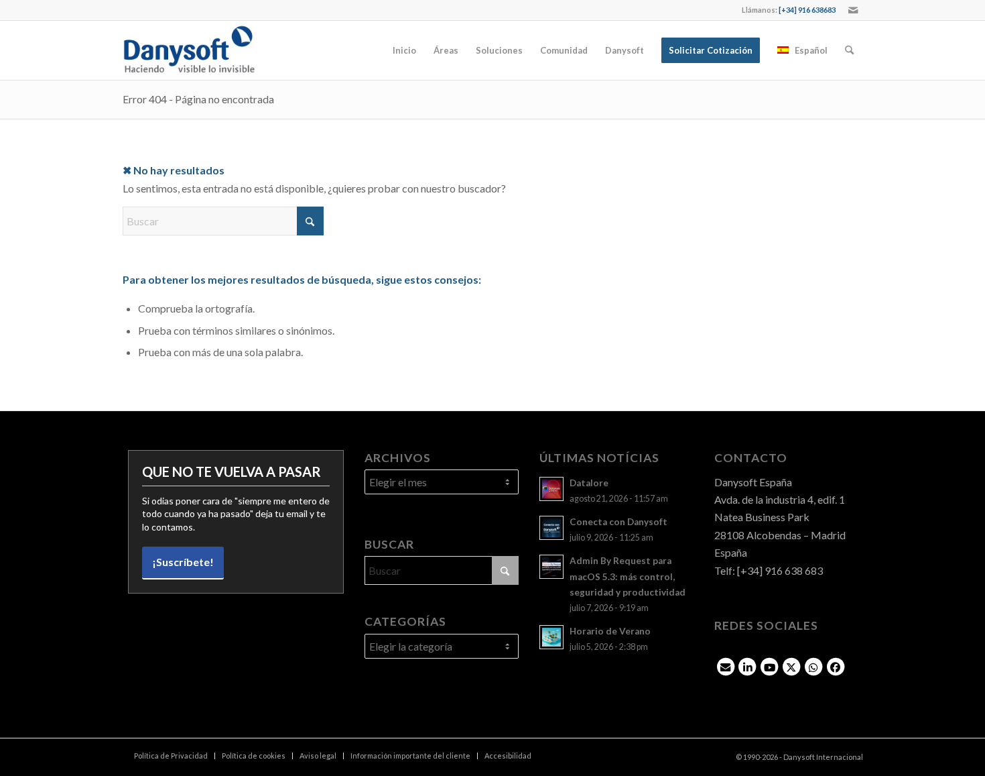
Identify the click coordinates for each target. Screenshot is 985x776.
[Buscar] (849, 50)
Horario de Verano (610, 631)
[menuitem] (404, 50)
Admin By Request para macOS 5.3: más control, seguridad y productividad (627, 576)
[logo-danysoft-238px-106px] (189, 50)
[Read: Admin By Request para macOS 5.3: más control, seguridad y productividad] (551, 567)
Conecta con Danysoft (618, 521)
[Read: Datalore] (551, 489)
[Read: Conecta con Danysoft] (551, 528)
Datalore (589, 483)
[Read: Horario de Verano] (551, 637)
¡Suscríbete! (183, 561)
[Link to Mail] (853, 10)
